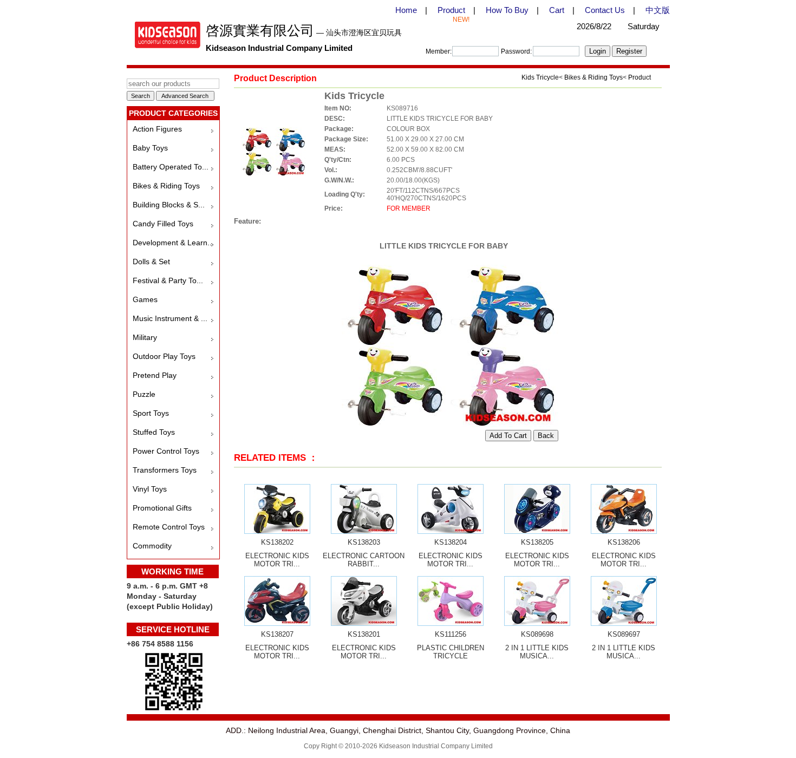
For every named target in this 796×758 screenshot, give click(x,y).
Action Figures (157, 129)
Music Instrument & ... (170, 318)
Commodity (152, 545)
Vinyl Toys (150, 489)
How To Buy (507, 10)
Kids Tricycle (540, 77)
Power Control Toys (166, 451)
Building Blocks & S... (169, 204)
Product (451, 10)
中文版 (657, 10)
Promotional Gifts (162, 508)
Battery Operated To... (170, 166)
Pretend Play (155, 375)
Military (145, 337)
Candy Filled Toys (163, 223)
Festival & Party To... (168, 280)
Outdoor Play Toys (164, 356)
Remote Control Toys (169, 526)
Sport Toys (151, 413)
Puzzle (144, 394)
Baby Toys (150, 147)
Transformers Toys (165, 470)
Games (145, 299)
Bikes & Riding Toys (166, 185)
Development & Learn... (173, 242)
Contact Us (605, 10)
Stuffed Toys (154, 432)
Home (406, 10)
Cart (556, 10)
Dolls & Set (151, 261)
